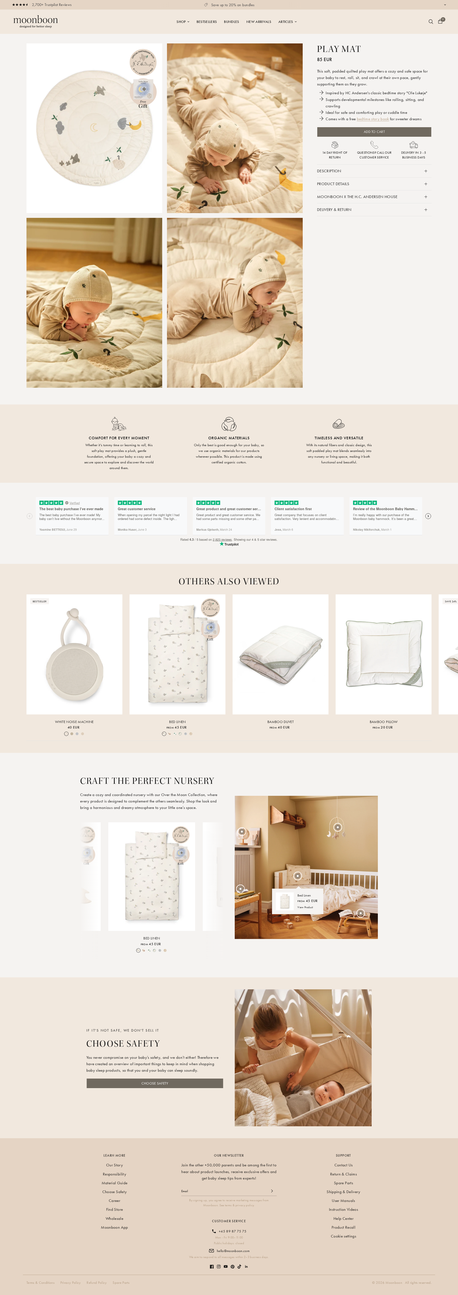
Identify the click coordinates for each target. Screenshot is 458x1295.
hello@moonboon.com (233, 1250)
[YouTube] (226, 1264)
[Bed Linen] (177, 654)
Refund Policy (97, 1282)
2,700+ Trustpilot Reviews (52, 4)
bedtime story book (373, 119)
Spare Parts (343, 1182)
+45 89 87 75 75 (232, 1231)
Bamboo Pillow (383, 721)
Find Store (114, 1209)
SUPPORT (343, 1155)
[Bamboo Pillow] (384, 654)
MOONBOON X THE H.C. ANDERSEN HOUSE (357, 196)
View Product (305, 907)
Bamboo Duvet (280, 721)
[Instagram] (219, 1264)
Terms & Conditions (40, 1282)
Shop (181, 21)
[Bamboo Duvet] (280, 654)
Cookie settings (343, 1236)
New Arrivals (258, 21)
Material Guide (115, 1182)
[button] (154, 1083)
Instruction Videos (343, 1209)
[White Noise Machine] (74, 654)
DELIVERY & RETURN (334, 209)
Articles (285, 21)
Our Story (114, 1165)
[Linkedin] (246, 1264)
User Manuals (343, 1200)
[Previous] (88, 876)
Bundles (231, 21)
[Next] (215, 876)
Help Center (343, 1218)
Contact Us (343, 1165)
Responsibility (114, 1174)
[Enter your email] (272, 1191)
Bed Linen (177, 721)
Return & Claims (343, 1174)
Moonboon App (114, 1227)
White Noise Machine (74, 721)
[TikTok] (239, 1264)
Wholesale (114, 1218)
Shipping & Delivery (343, 1191)
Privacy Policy (70, 1282)
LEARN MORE (115, 1155)
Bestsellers (207, 21)
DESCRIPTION (329, 170)
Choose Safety (114, 1191)
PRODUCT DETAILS (333, 183)
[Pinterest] (232, 1264)
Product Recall (343, 1227)
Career (114, 1200)
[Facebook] (212, 1264)
